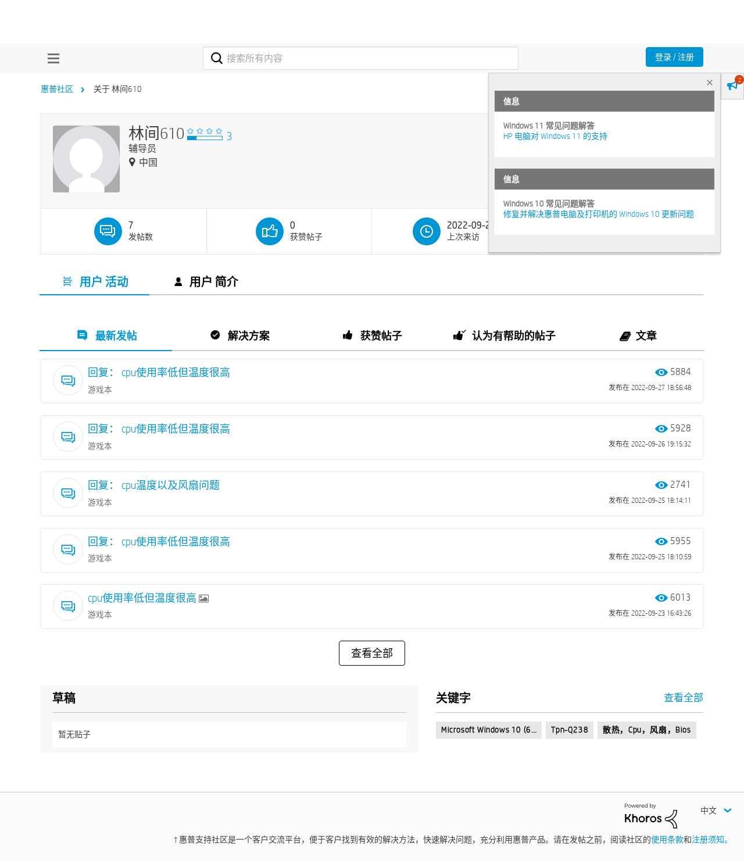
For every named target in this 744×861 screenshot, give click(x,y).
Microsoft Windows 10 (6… (488, 729)
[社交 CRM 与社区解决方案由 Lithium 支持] (651, 815)
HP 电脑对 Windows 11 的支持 (555, 136)
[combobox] (360, 58)
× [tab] (709, 82)
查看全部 (372, 653)
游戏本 (100, 389)
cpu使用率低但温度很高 (143, 598)
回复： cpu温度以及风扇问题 (154, 485)
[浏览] (50, 58)
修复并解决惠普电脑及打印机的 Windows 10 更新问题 (598, 214)
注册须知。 (712, 839)
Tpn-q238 (569, 729)
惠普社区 (57, 89)
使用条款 (667, 839)
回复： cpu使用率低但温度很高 (159, 372)
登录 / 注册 (674, 57)
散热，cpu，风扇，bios (647, 729)
